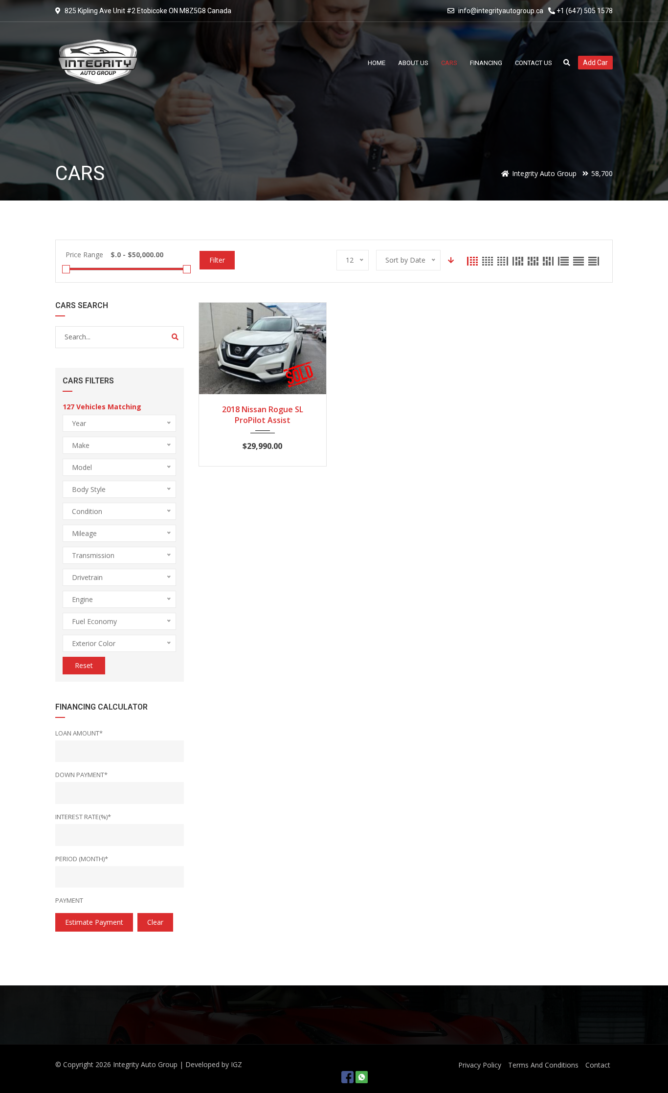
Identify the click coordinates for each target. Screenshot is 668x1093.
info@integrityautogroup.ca (500, 11)
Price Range (84, 254)
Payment (69, 900)
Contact (597, 1065)
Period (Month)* (81, 858)
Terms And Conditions (543, 1065)
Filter (217, 260)
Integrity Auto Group (145, 1064)
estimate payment (94, 922)
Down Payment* (81, 774)
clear (155, 922)
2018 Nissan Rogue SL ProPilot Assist (262, 414)
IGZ (236, 1064)
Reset (84, 665)
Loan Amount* (79, 733)
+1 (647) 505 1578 (584, 11)
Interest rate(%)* (83, 816)
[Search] (175, 337)
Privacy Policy (479, 1065)
